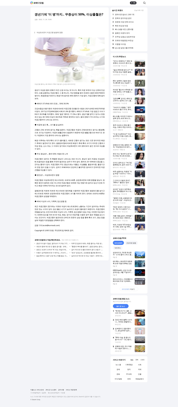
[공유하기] (140, 3)
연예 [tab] (136, 360)
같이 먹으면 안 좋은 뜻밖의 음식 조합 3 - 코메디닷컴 (87, 249)
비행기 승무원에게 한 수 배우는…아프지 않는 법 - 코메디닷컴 (52, 253)
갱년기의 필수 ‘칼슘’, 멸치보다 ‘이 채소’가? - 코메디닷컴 (52, 243)
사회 (139, 365)
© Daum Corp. (35, 399)
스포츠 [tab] (142, 360)
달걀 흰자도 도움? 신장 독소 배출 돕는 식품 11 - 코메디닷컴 (52, 256)
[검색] (145, 3)
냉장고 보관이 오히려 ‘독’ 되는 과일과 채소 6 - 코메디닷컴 (52, 249)
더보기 (128, 289)
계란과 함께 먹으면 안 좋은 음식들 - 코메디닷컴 (52, 246)
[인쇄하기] (103, 25)
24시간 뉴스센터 (51, 390)
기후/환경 (129, 365)
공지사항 (61, 390)
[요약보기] (86, 25)
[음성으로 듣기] (90, 25)
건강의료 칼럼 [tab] (131, 243)
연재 (129, 379)
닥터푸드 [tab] (118, 248)
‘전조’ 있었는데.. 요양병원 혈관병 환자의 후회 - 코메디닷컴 (87, 253)
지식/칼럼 (118, 379)
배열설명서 (140, 379)
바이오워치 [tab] (118, 243)
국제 (139, 369)
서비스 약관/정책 (71, 390)
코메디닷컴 (38, 3)
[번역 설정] (94, 25)
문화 (118, 374)
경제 (118, 369)
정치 (129, 369)
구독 (134, 3)
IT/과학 (129, 374)
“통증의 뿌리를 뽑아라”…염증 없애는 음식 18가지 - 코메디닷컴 (87, 246)
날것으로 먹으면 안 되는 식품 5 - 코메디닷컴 (87, 256)
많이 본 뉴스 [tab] (120, 306)
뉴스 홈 (118, 365)
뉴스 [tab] (132, 360)
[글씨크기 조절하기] (98, 25)
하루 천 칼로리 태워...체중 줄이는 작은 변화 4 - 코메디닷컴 (87, 243)
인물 (139, 374)
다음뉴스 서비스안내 (37, 390)
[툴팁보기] (145, 10)
